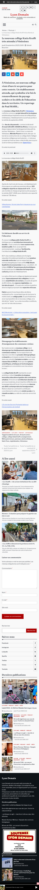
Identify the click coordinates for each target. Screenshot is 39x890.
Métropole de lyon (8, 439)
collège (4, 437)
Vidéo (21, 705)
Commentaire (7, 568)
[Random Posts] (32, 24)
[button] (36, 887)
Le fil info (14, 432)
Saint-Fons (27, 143)
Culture (16, 758)
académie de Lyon (13, 435)
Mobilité (22, 730)
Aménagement (6, 432)
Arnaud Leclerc (25, 435)
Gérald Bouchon (7, 711)
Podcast (21, 432)
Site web (5, 607)
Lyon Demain (19, 14)
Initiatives (17, 715)
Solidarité (17, 716)
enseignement (26, 437)
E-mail (4, 600)
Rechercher (6, 626)
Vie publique (29, 432)
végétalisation (14, 441)
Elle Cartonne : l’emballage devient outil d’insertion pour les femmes (24, 872)
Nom (4, 592)
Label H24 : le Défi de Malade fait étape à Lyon (18, 2)
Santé (16, 705)
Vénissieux (30, 111)
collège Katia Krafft (14, 437)
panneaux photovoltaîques (24, 439)
